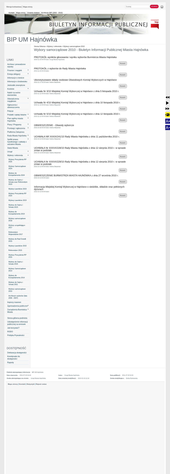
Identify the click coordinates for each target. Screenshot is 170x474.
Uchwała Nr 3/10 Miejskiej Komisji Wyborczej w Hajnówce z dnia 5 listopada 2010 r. (76, 91)
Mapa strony (27, 6)
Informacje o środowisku (17, 81)
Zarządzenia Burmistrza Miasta (17, 311)
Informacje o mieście (15, 78)
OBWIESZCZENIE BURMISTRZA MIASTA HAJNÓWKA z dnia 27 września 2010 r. (76, 175)
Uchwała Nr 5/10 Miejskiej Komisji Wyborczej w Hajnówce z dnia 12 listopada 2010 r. (77, 114)
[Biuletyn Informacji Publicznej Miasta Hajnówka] (85, 23)
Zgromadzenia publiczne (17, 306)
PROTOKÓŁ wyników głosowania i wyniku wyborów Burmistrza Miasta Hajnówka (75, 57)
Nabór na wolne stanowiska (13, 94)
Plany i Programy (14, 124)
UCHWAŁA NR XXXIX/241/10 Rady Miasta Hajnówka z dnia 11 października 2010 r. (77, 136)
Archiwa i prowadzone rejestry (16, 65)
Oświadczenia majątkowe (13, 100)
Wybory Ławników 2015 (17, 246)
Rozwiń (123, 63)
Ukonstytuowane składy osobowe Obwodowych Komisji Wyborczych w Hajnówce (75, 80)
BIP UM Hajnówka (32, 39)
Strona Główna (39, 46)
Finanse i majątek (14, 70)
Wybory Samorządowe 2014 (17, 270)
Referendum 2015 (15, 250)
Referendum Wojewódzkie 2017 (15, 233)
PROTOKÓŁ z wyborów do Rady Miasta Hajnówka (60, 68)
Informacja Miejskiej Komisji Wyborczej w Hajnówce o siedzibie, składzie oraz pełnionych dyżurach (79, 188)
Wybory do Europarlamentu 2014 (16, 276)
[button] (167, 97)
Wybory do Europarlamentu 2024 (16, 174)
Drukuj (162, 7)
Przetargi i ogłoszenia (16, 128)
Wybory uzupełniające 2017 (16, 226)
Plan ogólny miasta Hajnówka (15, 119)
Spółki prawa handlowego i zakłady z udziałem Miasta (17, 141)
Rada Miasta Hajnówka (16, 136)
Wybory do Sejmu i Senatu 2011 (15, 283)
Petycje (10, 111)
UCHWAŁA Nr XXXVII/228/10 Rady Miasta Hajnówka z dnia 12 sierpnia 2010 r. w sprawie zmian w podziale (80, 149)
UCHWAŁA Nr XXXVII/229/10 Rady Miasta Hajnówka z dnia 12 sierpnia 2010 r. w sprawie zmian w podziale (80, 162)
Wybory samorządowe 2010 (74, 46)
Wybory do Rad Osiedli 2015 (17, 240)
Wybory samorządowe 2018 (17, 220)
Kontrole (10, 89)
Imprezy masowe (14, 302)
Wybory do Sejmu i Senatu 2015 (15, 263)
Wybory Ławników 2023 (17, 189)
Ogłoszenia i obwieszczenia (13, 106)
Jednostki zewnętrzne (16, 85)
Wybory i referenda (54, 46)
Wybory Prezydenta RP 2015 (17, 256)
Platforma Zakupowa (15, 132)
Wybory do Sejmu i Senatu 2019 (15, 206)
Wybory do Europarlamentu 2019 (16, 213)
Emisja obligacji (13, 74)
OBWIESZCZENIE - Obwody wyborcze (54, 125)
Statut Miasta (12, 148)
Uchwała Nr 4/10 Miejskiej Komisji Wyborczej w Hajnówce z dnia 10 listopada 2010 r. (77, 102)
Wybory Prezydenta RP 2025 (17, 161)
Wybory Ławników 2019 (17, 200)
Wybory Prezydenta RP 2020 (17, 195)
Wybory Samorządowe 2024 (17, 167)
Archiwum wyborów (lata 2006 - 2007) (17, 297)
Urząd (9, 152)
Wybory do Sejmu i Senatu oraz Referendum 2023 (17, 182)
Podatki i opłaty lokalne (16, 115)
